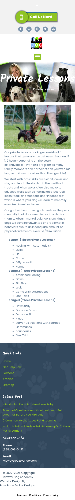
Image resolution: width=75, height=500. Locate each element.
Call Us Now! (41, 16)
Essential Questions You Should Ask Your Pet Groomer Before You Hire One (32, 412)
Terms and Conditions (29, 495)
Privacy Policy (50, 495)
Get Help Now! (12, 367)
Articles (8, 379)
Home (25, 89)
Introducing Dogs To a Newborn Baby (28, 404)
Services (8, 373)
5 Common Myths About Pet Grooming (29, 420)
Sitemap (8, 385)
